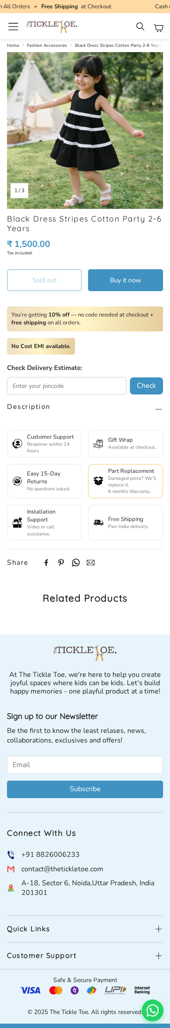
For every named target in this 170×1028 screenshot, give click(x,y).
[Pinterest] (61, 563)
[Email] (91, 563)
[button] (141, 28)
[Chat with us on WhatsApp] (152, 1010)
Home (13, 45)
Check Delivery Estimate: (44, 367)
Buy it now (125, 280)
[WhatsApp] (76, 563)
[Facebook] (46, 563)
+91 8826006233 (50, 854)
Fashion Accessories (47, 45)
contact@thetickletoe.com (62, 869)
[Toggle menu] (13, 26)
